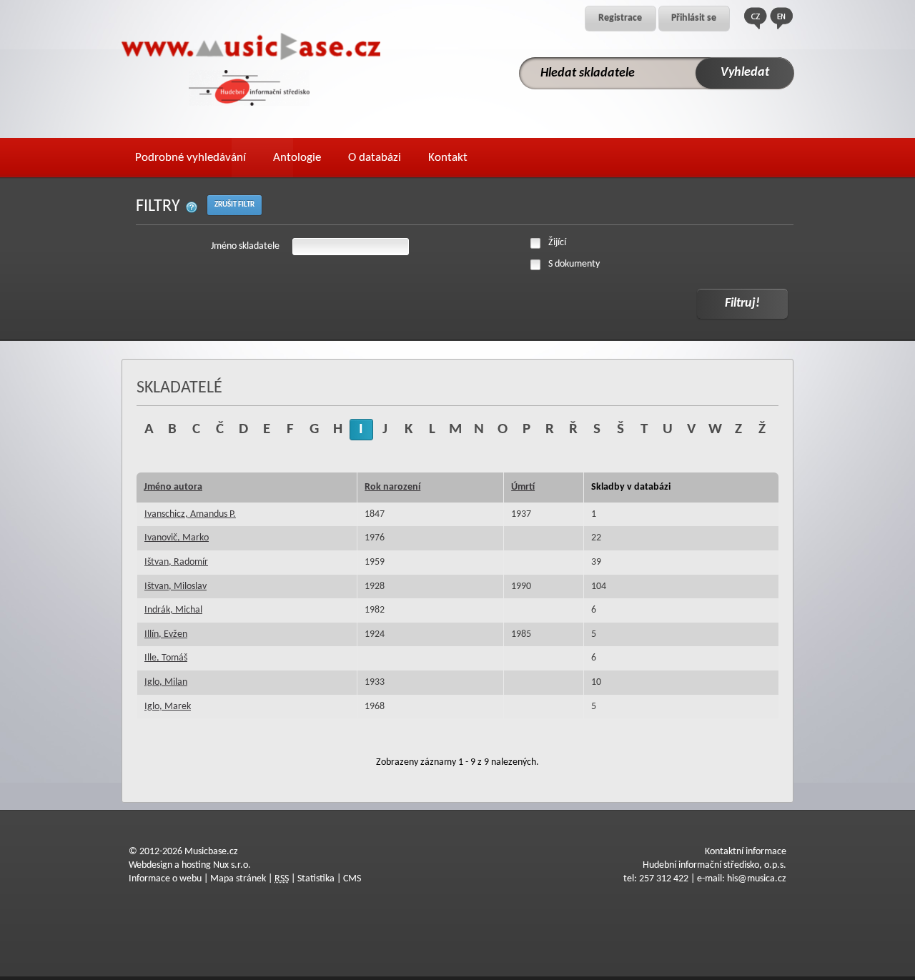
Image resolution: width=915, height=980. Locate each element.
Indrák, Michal (173, 610)
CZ (755, 18)
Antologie (297, 158)
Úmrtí (523, 487)
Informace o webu (165, 878)
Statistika (316, 878)
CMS (352, 878)
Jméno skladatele (245, 246)
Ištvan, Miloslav (175, 586)
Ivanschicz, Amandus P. (190, 514)
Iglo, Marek (167, 706)
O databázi (374, 158)
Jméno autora (173, 487)
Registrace (620, 18)
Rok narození (392, 487)
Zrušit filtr (234, 205)
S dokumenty (574, 264)
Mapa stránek (238, 878)
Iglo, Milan (165, 682)
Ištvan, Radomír (176, 562)
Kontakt (448, 158)
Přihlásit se (693, 18)
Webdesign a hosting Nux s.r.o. (190, 865)
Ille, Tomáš (165, 658)
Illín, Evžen (165, 634)
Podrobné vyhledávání (190, 158)
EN (781, 18)
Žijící (557, 242)
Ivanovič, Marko (176, 538)
